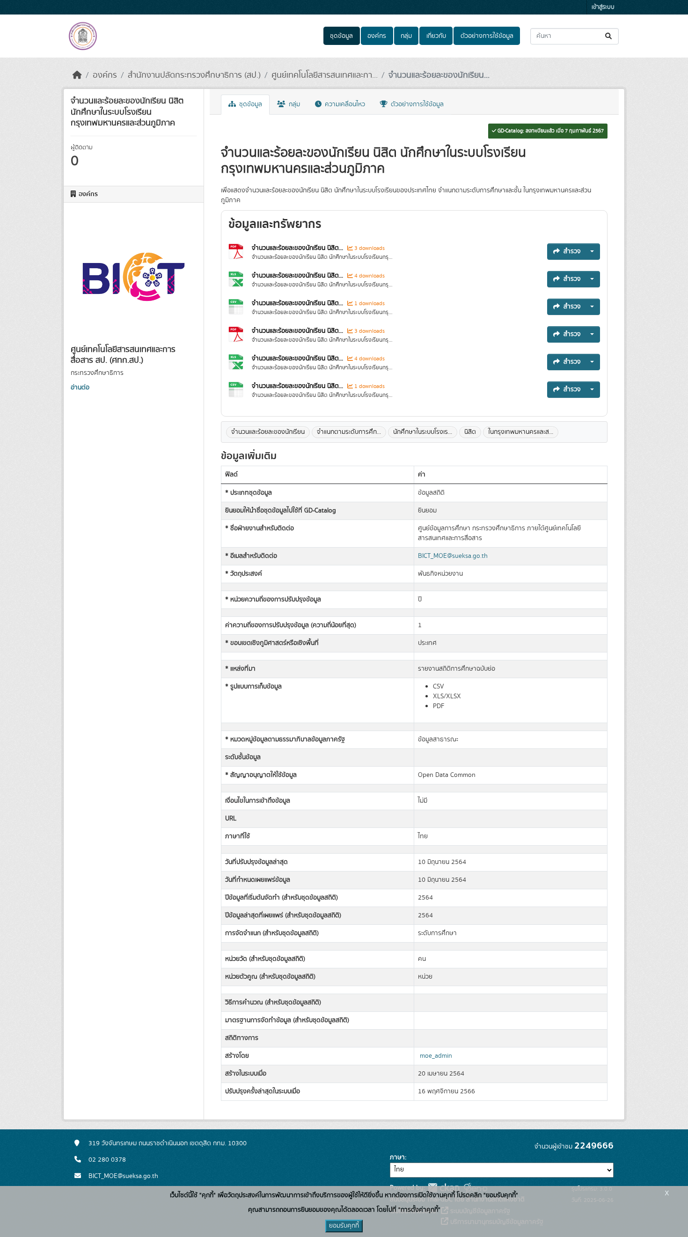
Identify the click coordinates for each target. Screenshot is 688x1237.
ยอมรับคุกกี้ (344, 1225)
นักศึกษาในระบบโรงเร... (422, 432)
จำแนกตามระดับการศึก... (349, 432)
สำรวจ (572, 251)
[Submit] (609, 36)
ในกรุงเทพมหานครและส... (520, 432)
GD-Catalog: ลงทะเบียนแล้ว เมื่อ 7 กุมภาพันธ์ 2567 (550, 131)
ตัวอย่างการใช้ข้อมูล (487, 36)
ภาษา (397, 1157)
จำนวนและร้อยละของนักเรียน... (439, 75)
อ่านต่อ (80, 387)
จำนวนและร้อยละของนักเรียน (268, 432)
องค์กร (376, 36)
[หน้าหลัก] (77, 75)
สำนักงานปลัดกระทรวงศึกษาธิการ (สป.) (194, 75)
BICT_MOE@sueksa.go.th (453, 556)
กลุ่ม (406, 36)
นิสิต (470, 432)
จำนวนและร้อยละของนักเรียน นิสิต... (297, 248)
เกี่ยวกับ (436, 36)
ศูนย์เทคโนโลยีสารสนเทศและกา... (324, 75)
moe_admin (436, 1056)
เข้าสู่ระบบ (603, 7)
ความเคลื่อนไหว (344, 104)
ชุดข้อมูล (341, 36)
